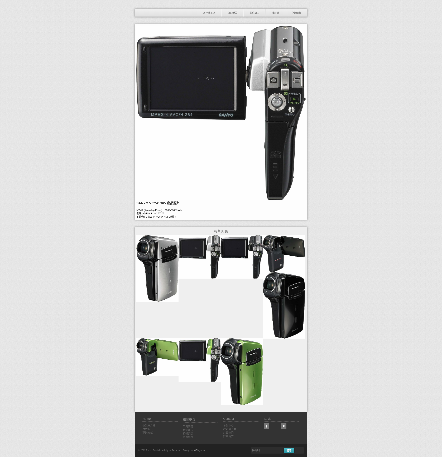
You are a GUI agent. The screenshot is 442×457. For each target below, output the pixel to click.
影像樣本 (188, 437)
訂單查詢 (228, 432)
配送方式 (147, 432)
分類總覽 (296, 12)
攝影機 (275, 12)
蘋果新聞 (232, 12)
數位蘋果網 (209, 12)
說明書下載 (229, 429)
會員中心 (228, 425)
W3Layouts (199, 450)
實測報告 (188, 429)
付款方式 (147, 429)
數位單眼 (254, 12)
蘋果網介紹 (148, 425)
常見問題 (188, 426)
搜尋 (289, 450)
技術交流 (188, 433)
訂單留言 (228, 436)
